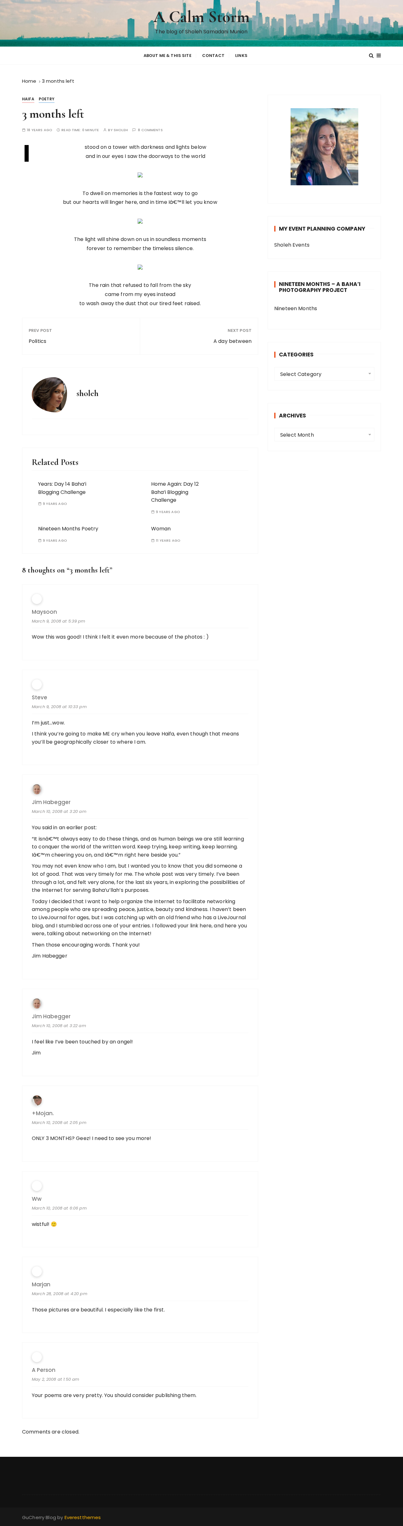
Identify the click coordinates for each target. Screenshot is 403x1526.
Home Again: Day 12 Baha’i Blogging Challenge (175, 492)
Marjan (41, 1284)
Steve (39, 697)
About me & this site (167, 56)
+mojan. (43, 1113)
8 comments (150, 130)
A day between (232, 341)
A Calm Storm (201, 17)
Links (241, 56)
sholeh (121, 130)
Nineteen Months (295, 308)
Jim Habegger (51, 802)
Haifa (28, 99)
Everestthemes (83, 1517)
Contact (213, 56)
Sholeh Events (291, 245)
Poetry (46, 99)
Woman (161, 528)
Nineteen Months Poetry (68, 528)
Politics (37, 341)
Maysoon (44, 612)
